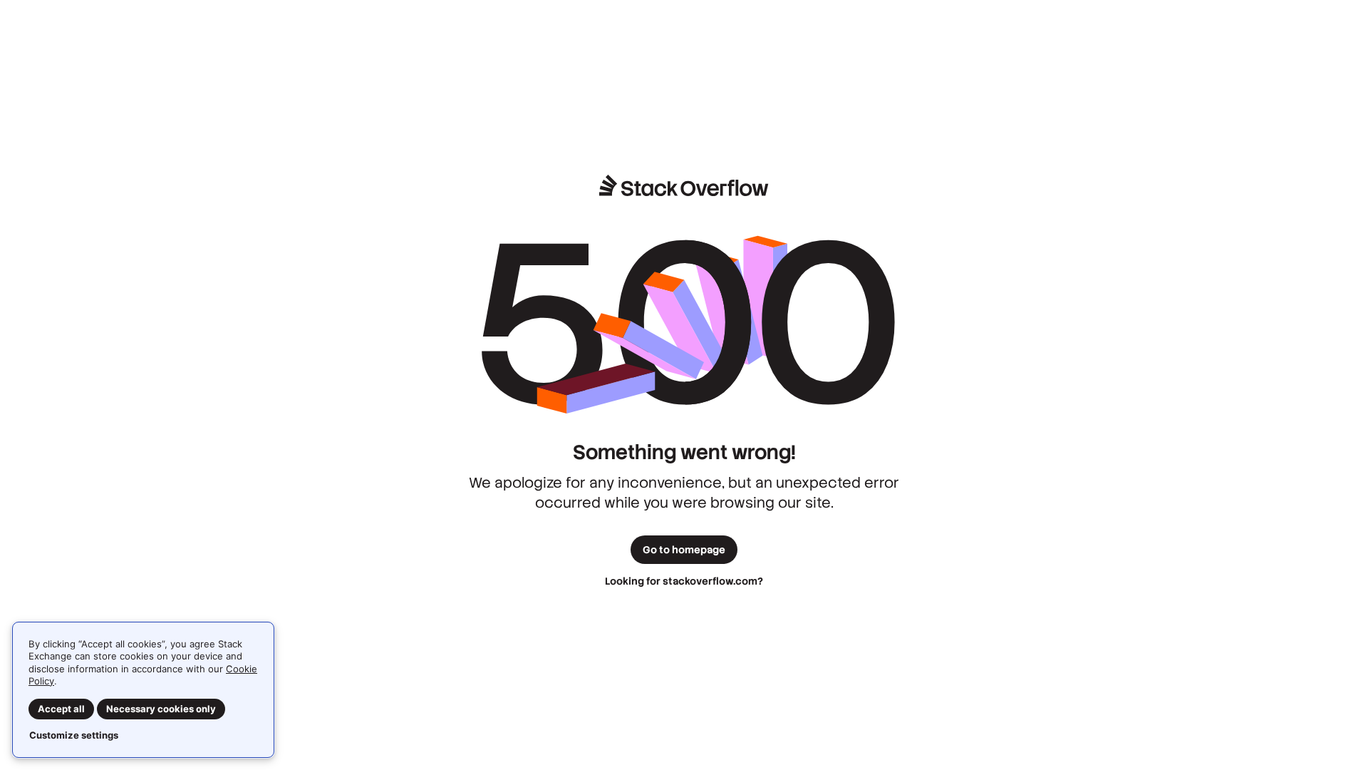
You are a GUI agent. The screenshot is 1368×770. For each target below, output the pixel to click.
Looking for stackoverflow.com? (684, 581)
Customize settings (73, 735)
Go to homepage (684, 549)
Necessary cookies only (161, 708)
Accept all (61, 708)
